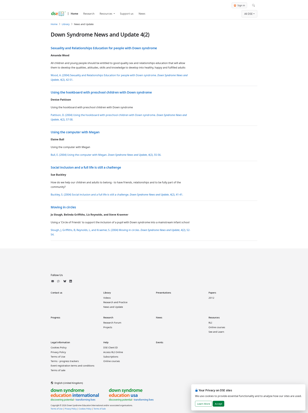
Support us (126, 13)
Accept (218, 403)
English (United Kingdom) (68, 382)
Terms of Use (58, 356)
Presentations (163, 292)
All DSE (248, 14)
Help (105, 342)
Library (66, 24)
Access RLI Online (113, 352)
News (142, 13)
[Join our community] (59, 281)
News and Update (113, 306)
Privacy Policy (58, 352)
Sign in (241, 5)
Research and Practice (115, 302)
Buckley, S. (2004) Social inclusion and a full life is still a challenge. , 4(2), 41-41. (117, 194)
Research (88, 13)
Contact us (56, 292)
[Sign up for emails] (53, 281)
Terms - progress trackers (65, 361)
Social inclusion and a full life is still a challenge (86, 167)
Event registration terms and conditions (72, 365)
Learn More (203, 403)
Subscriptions (110, 356)
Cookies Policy (59, 347)
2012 (211, 297)
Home (74, 13)
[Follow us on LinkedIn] (70, 281)
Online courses (217, 327)
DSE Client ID (110, 347)
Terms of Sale (100, 408)
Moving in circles (63, 207)
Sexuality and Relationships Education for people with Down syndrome (104, 48)
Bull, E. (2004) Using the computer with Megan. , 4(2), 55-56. (106, 155)
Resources (106, 13)
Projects (107, 327)
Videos (107, 297)
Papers (212, 292)
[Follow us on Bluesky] (64, 281)
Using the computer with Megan (75, 132)
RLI (210, 322)
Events (159, 342)
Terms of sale (58, 370)
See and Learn (216, 331)
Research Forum (112, 322)
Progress (55, 317)
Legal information (60, 342)
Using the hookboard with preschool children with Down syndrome (101, 92)
